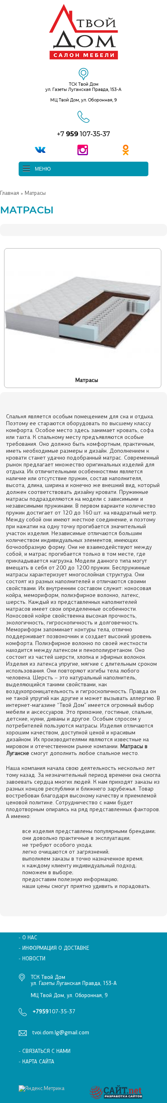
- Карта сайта (36, 1062)
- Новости (32, 958)
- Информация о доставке (54, 948)
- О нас (28, 937)
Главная (9, 193)
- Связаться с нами (45, 1051)
